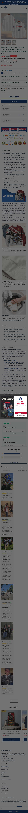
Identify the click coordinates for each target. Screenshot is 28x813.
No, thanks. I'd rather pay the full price (21, 415)
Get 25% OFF (20, 413)
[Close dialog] (26, 396)
